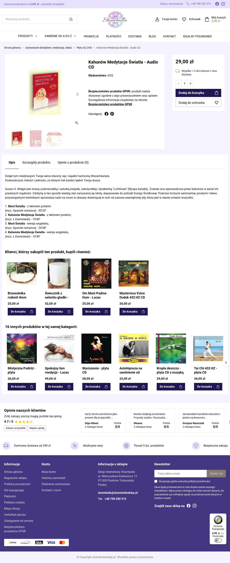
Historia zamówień (53, 478)
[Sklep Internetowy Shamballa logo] (115, 19)
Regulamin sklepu (15, 478)
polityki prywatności (199, 481)
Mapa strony (12, 508)
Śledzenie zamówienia (56, 484)
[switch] (218, 540)
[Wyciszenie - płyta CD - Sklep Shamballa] (96, 349)
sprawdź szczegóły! (52, 4)
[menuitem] (28, 36)
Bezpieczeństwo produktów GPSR (110, 104)
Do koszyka (18, 311)
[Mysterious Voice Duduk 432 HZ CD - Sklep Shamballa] (134, 274)
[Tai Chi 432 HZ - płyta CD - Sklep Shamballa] (208, 349)
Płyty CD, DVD (84, 47)
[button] (215, 19)
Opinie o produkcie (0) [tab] (73, 162)
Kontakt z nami (51, 490)
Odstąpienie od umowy (18, 521)
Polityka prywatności (17, 484)
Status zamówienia (171, 3)
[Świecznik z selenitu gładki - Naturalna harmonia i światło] (59, 274)
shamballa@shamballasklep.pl (118, 492)
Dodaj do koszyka (191, 93)
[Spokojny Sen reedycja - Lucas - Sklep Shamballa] (59, 349)
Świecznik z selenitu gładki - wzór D (56, 297)
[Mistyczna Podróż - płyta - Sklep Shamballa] (22, 349)
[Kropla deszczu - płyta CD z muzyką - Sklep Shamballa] (171, 349)
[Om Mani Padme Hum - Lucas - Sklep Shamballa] (96, 274)
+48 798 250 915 (201, 3)
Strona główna (12, 47)
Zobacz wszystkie (16, 428)
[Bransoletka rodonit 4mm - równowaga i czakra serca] (22, 274)
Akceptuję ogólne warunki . (185, 481)
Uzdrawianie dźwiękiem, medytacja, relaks (48, 47)
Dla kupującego (14, 490)
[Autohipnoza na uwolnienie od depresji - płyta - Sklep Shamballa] (134, 349)
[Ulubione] (34, 262)
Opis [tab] (12, 162)
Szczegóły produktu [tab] (36, 162)
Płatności (10, 496)
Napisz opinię (36, 428)
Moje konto (49, 472)
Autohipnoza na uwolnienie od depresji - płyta (130, 372)
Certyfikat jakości (15, 514)
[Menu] (224, 516)
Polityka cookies (14, 502)
